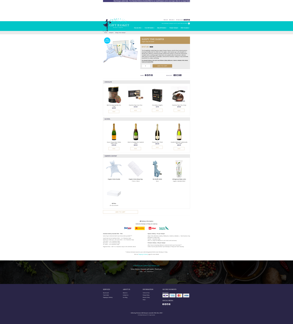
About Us (125, 293)
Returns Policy (146, 297)
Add (114, 111)
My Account (180, 19)
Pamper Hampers (173, 28)
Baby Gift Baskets (161, 28)
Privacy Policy (146, 295)
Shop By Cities (137, 28)
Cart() (172, 19)
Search (166, 19)
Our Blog (125, 297)
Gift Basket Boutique (142, 315)
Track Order (106, 295)
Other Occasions (185, 28)
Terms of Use (146, 293)
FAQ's (144, 299)
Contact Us (125, 295)
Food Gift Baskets (149, 28)
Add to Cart (162, 66)
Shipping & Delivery (143, 254)
